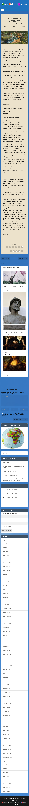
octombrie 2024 (7, 624)
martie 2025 (6, 605)
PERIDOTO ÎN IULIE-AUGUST (10, 475)
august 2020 (6, 761)
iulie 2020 (5, 764)
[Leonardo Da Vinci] (14, 363)
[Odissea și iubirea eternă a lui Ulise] (14, 311)
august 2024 (6, 631)
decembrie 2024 (7, 616)
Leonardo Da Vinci (8, 373)
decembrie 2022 (7, 654)
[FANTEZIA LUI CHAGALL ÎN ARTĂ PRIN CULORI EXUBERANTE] (14, 278)
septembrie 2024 (7, 627)
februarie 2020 (7, 784)
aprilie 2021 (6, 730)
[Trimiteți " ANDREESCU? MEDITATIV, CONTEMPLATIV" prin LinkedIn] (19, 247)
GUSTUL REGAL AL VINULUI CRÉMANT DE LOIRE (13, 466)
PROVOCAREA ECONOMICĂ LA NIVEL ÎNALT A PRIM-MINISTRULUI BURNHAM (14, 479)
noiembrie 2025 (7, 574)
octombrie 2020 (7, 753)
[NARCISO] (14, 343)
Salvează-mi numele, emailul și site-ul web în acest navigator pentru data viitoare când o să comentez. (13, 414)
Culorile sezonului (12, 489)
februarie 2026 (7, 563)
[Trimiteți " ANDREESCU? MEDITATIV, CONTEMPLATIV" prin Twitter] (9, 247)
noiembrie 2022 (7, 658)
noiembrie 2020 (7, 749)
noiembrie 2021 (7, 704)
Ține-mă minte (7, 526)
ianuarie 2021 (6, 742)
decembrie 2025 (7, 570)
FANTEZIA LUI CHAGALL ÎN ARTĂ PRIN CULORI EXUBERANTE (13, 287)
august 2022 (6, 669)
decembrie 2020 (7, 745)
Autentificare (6, 530)
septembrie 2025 (7, 582)
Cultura (13, 26)
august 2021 (6, 715)
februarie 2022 (7, 692)
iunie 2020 (5, 768)
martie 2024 (6, 646)
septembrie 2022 (7, 665)
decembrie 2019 (7, 791)
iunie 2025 (5, 593)
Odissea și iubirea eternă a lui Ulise (13, 332)
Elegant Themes (14, 798)
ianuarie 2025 (6, 612)
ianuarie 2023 (6, 650)
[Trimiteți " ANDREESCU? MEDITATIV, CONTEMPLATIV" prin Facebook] (6, 247)
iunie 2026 (5, 547)
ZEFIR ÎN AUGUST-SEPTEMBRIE (11, 471)
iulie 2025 (5, 589)
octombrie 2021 (7, 707)
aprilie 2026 (6, 555)
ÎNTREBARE (6, 462)
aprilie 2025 (6, 601)
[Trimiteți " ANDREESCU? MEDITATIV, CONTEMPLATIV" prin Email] (22, 247)
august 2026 (6, 540)
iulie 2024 (5, 635)
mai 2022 (5, 681)
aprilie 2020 (6, 776)
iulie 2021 (5, 719)
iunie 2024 (5, 639)
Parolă (3, 520)
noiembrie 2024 (7, 620)
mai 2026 (5, 551)
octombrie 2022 (7, 662)
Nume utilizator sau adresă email (9, 513)
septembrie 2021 (7, 711)
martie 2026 (6, 559)
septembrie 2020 (7, 757)
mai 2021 (5, 726)
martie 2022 (6, 688)
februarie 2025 (7, 608)
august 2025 (6, 585)
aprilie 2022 (6, 685)
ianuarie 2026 (6, 566)
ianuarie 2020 (6, 787)
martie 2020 (6, 780)
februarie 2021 (7, 738)
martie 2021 (6, 734)
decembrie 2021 (7, 700)
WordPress (14, 800)
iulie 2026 (5, 543)
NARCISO (5, 352)
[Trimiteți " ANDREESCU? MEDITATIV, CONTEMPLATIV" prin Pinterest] (16, 247)
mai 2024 (5, 643)
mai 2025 (5, 597)
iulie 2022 (5, 673)
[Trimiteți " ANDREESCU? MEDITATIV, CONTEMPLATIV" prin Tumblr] (13, 247)
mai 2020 (5, 772)
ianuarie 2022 (6, 696)
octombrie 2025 (7, 578)
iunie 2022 (5, 677)
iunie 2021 (5, 723)
